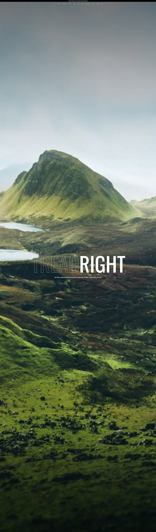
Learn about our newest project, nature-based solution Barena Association (78, 0)
